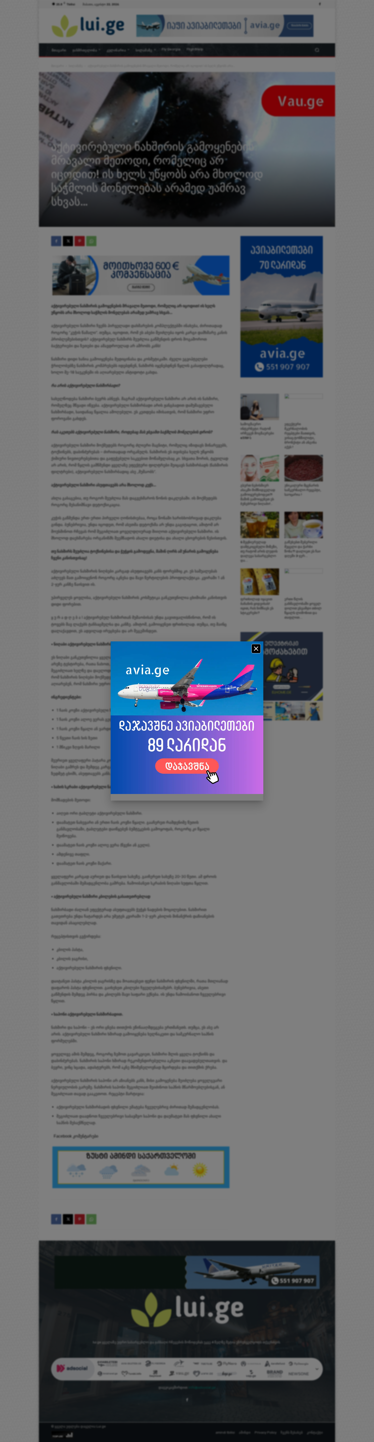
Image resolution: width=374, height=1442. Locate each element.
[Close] (256, 648)
